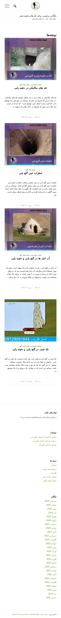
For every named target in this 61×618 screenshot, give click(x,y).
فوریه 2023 (51, 558)
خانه (47, 19)
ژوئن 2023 (51, 547)
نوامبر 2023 (51, 527)
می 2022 (52, 593)
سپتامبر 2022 (50, 578)
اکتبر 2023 (51, 531)
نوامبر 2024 (51, 504)
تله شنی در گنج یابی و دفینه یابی (30, 349)
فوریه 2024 (51, 516)
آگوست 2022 (50, 581)
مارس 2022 (51, 597)
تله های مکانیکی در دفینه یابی (30, 88)
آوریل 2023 (51, 551)
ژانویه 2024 (51, 520)
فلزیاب (53, 472)
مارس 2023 (51, 554)
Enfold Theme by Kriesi (20, 614)
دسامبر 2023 (50, 524)
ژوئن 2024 (51, 508)
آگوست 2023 (50, 539)
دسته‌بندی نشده (49, 468)
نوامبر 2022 (51, 570)
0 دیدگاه (37, 117)
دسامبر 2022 (50, 566)
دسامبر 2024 (50, 500)
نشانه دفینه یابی (35, 84)
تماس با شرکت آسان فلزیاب (43, 436)
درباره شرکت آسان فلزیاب (44, 440)
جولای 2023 (51, 543)
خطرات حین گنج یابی (30, 173)
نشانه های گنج (25, 84)
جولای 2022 (51, 585)
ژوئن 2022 (51, 589)
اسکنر (53, 465)
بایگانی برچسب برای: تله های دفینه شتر (38, 15)
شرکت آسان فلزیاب (47, 444)
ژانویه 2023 (51, 562)
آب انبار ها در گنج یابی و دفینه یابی (30, 258)
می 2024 (52, 512)
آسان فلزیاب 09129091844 (39, 614)
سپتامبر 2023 (50, 535)
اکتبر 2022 (51, 574)
